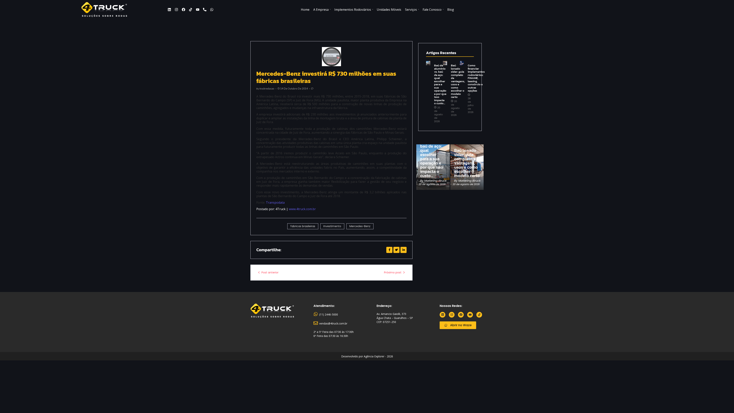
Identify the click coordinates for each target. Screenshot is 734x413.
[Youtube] (197, 9)
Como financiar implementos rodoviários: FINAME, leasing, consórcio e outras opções (476, 78)
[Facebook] (183, 9)
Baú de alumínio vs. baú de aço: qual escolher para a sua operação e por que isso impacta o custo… (440, 84)
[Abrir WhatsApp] (724, 403)
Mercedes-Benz (359, 226)
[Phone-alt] (204, 9)
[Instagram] (176, 9)
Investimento (332, 226)
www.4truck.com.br (302, 209)
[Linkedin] (169, 9)
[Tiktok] (190, 9)
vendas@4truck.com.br (333, 323)
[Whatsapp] (211, 9)
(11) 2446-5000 (328, 314)
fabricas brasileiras (302, 226)
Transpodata (275, 202)
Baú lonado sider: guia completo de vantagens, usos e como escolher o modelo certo (458, 81)
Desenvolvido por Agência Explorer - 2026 (367, 356)
